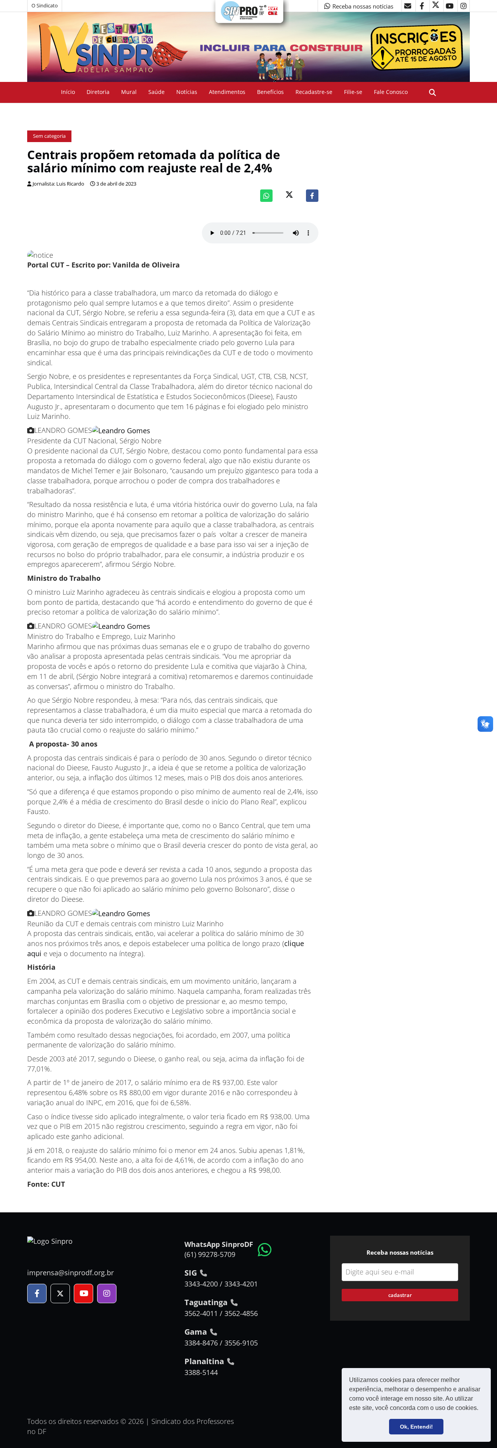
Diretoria (98, 91)
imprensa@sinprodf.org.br (70, 1272)
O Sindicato (44, 5)
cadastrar (400, 1295)
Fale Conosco (391, 91)
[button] (481, 1409)
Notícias (186, 91)
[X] (435, 6)
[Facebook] (312, 195)
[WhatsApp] (266, 195)
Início (68, 91)
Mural (129, 91)
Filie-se (353, 91)
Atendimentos (227, 91)
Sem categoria (49, 136)
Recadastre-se (313, 91)
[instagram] (463, 6)
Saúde (156, 91)
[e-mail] (408, 6)
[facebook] (421, 6)
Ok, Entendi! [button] (416, 1427)
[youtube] (449, 6)
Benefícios (270, 91)
